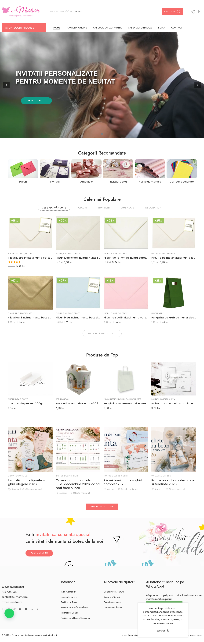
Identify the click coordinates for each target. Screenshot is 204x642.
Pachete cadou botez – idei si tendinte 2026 (138, 482)
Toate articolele (102, 506)
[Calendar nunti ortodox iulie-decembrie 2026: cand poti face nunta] (42, 449)
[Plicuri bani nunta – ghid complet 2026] (90, 449)
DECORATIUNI (153, 207)
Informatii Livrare (69, 597)
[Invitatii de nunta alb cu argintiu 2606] (173, 378)
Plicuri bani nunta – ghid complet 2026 (87, 482)
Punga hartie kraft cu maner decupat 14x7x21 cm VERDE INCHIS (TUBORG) (173, 317)
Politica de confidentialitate (74, 607)
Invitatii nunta (167, 399)
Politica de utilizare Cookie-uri (76, 618)
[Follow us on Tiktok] (14, 609)
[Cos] (200, 11)
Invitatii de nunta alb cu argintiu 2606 (173, 403)
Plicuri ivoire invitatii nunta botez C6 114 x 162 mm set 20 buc (126, 258)
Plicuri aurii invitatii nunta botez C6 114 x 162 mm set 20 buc (30, 317)
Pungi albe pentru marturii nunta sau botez (126, 403)
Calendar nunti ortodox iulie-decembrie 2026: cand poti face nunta (42, 484)
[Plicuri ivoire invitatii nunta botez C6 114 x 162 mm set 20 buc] (126, 233)
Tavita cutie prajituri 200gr (25, 403)
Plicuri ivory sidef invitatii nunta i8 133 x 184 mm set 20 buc (78, 258)
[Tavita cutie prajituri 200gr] (30, 378)
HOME (56, 27)
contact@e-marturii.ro (15, 597)
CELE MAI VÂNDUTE (54, 207)
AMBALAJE (127, 207)
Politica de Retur (69, 602)
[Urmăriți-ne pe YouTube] (26, 609)
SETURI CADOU (62, 399)
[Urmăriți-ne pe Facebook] (3, 609)
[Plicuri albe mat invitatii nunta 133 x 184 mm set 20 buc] (173, 233)
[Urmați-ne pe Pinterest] (20, 609)
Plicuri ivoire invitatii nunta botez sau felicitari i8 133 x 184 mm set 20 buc (30, 258)
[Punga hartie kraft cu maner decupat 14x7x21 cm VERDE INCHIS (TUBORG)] (173, 293)
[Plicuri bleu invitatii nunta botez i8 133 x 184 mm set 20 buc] (78, 293)
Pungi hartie (157, 313)
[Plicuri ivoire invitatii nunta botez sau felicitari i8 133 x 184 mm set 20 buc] (30, 233)
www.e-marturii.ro (12, 602)
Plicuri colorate (16, 253)
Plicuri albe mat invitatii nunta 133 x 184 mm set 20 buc (173, 258)
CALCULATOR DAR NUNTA (107, 27)
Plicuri (28, 253)
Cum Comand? (68, 591)
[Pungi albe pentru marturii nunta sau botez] (126, 378)
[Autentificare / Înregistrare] (193, 11)
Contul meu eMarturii (114, 591)
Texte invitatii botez (113, 607)
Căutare (169, 11)
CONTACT (176, 27)
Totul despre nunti (32, 475)
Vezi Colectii (39, 553)
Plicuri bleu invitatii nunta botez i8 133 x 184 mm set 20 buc (78, 317)
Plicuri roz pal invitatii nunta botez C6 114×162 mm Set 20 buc (126, 317)
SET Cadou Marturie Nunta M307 (77, 403)
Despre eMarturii (112, 597)
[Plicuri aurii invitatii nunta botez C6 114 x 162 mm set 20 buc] (30, 293)
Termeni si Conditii (70, 612)
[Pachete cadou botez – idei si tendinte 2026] (138, 449)
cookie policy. (165, 623)
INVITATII (104, 207)
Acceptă (163, 630)
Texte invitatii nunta (112, 602)
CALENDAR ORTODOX (140, 27)
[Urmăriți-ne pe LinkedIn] (32, 609)
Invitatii (155, 399)
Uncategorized (126, 475)
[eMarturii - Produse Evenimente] (21, 11)
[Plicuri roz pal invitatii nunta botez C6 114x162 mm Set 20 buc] (126, 293)
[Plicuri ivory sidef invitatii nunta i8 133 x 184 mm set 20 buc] (78, 233)
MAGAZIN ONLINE (77, 27)
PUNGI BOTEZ (135, 399)
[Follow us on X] (37, 609)
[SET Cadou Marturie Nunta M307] (78, 378)
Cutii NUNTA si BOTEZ (18, 399)
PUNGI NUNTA (123, 399)
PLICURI (82, 207)
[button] (9, 613)
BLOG (161, 27)
